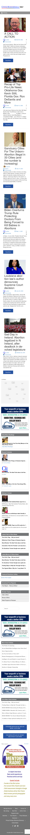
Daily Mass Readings (7, 446)
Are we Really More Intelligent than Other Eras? (14, 648)
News (16, 808)
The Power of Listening (8, 645)
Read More (8, 60)
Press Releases (23, 815)
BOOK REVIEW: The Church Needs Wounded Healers (16, 716)
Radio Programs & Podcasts (9, 600)
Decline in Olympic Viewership (10, 667)
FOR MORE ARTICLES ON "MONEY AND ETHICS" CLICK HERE (15, 735)
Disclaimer (14, 818)
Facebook (12, 826)
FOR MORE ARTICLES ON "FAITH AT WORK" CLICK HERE (15, 727)
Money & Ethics (6, 597)
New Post (14, 811)
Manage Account (8, 808)
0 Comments (8, 42)
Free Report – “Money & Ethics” (9, 586)
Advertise (5, 815)
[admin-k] (15, 469)
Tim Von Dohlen (6, 462)
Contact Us (23, 808)
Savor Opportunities (7, 651)
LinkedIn (17, 826)
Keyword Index (15, 813)
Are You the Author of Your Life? (10, 653)
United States (15, 822)
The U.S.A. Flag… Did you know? (10, 537)
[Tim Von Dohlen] (15, 457)
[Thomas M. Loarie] (15, 480)
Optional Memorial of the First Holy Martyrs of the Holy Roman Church (15, 444)
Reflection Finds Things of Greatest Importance (14, 461)
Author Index (23, 811)
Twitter (15, 826)
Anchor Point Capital (6, 577)
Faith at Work (5, 595)
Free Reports (13, 815)
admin (7, 39)
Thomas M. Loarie (7, 486)
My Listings (6, 811)
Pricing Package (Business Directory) (15, 820)
